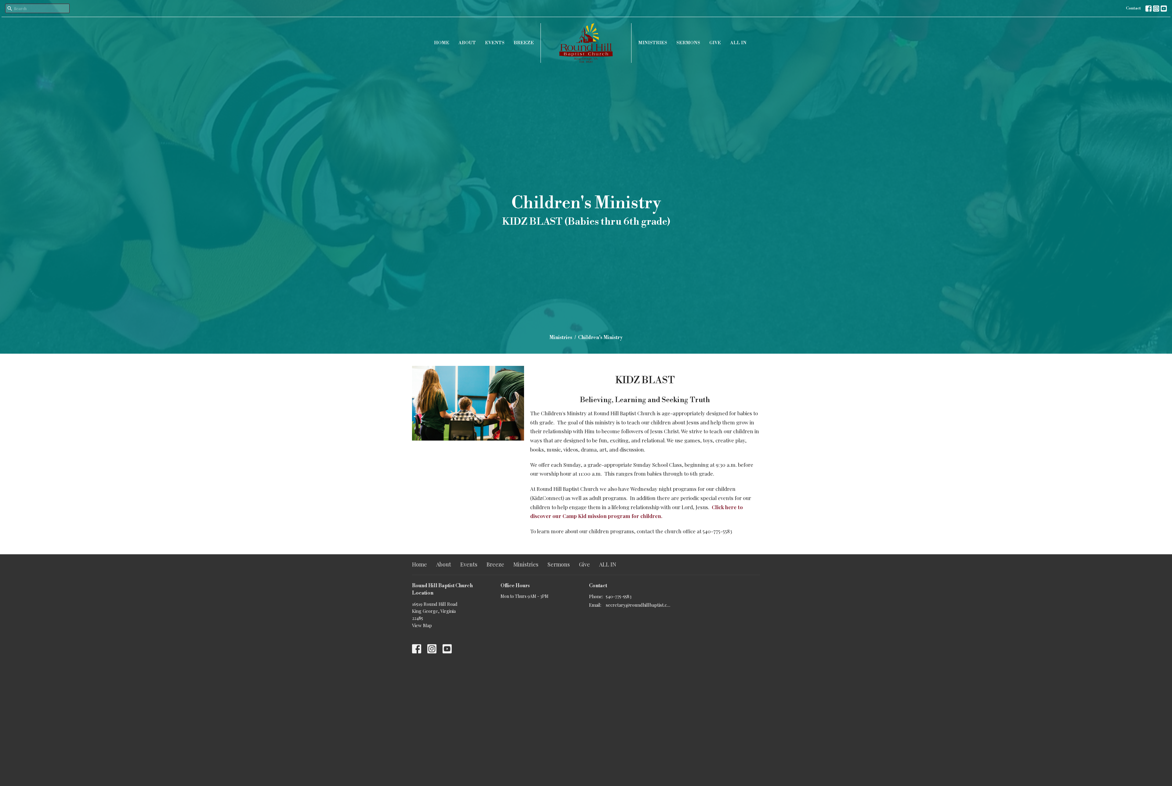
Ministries (652, 43)
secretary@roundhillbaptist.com (638, 605)
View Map (422, 625)
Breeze (524, 43)
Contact (1133, 8)
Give (715, 43)
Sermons (688, 43)
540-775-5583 (618, 596)
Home (441, 43)
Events (495, 43)
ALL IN (738, 43)
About (467, 43)
